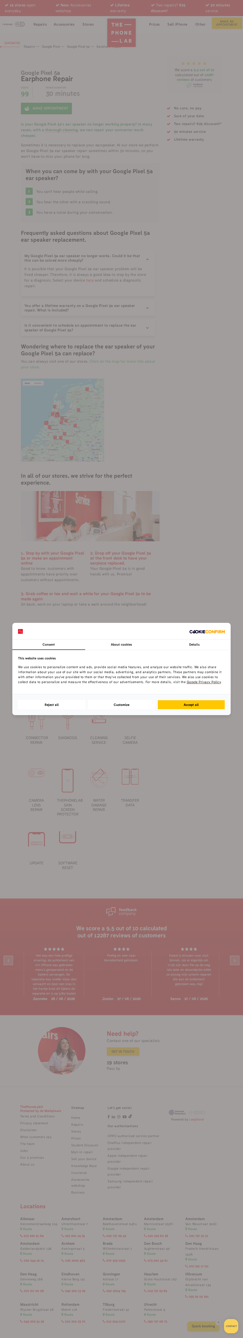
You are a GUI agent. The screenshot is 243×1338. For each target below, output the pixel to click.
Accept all (191, 705)
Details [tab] (194, 644)
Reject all (52, 705)
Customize (121, 705)
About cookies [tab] (121, 644)
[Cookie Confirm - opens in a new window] (207, 631)
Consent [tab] (48, 644)
